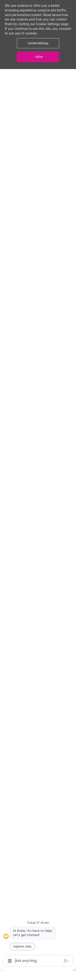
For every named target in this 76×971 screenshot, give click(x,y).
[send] (66, 960)
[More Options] (9, 960)
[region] (38, 484)
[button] (38, 43)
